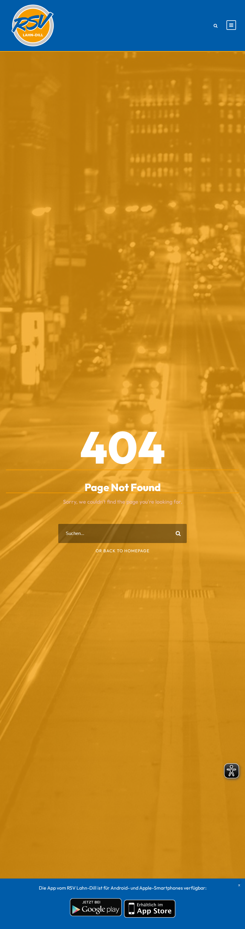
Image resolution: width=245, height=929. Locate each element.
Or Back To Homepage (122, 550)
